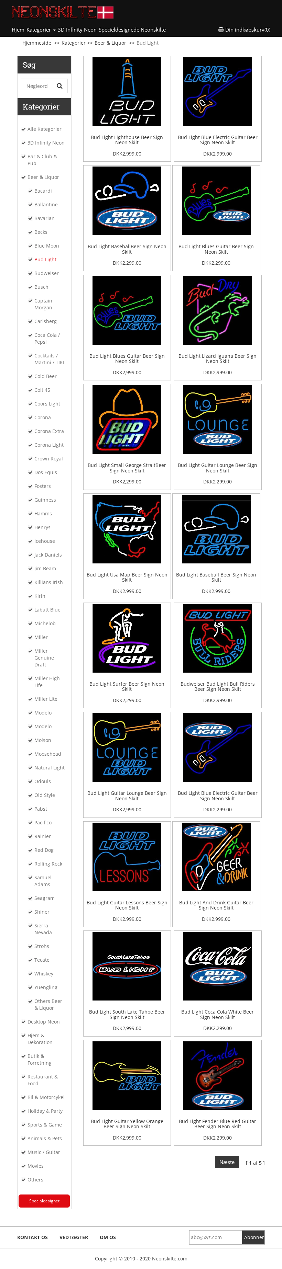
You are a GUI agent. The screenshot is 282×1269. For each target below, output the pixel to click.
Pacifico (43, 822)
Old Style (44, 795)
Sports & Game (45, 1124)
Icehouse (44, 541)
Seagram (44, 898)
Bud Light (45, 259)
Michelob (45, 623)
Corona (42, 417)
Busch (41, 287)
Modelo (43, 712)
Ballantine (46, 204)
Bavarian (44, 218)
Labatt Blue (47, 609)
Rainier (42, 836)
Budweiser (46, 273)
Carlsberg (45, 321)
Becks (40, 232)
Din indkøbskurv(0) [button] (247, 29)
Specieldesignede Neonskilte (132, 29)
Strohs (41, 946)
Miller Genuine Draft (44, 658)
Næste (227, 1161)
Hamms (43, 513)
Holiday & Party (45, 1111)
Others (35, 1179)
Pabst (40, 808)
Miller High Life (47, 681)
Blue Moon (46, 245)
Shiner (42, 911)
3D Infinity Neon (77, 29)
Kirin (39, 596)
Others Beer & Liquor (48, 1004)
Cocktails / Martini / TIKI (49, 359)
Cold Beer (45, 376)
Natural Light (49, 767)
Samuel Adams (43, 881)
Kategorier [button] (39, 29)
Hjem (18, 29)
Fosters (42, 486)
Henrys (42, 527)
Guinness (45, 499)
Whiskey (43, 973)
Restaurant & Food (43, 1080)
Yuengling (45, 987)
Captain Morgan (43, 304)
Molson (42, 740)
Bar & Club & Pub (42, 160)
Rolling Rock (48, 863)
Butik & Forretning (40, 1059)
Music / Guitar (44, 1152)
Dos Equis (45, 472)
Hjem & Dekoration (40, 1038)
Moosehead (47, 754)
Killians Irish (48, 582)
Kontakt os (32, 1237)
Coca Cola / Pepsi (47, 338)
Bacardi (43, 190)
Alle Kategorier (45, 129)
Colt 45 (42, 390)
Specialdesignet (44, 1201)
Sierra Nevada (43, 929)
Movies (36, 1166)
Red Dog (44, 850)
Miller (41, 637)
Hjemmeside (36, 42)
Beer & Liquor (110, 42)
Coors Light (47, 403)
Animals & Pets (45, 1138)
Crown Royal (48, 458)
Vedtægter (73, 1237)
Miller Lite (45, 699)
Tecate (42, 960)
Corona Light (49, 445)
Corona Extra (49, 431)
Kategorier (74, 42)
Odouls (42, 781)
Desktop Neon (44, 1021)
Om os (108, 1237)
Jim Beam (45, 568)
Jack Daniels (48, 554)
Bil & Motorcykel (46, 1097)
